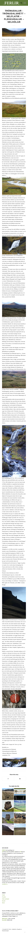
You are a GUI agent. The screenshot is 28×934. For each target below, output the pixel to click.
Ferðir (3, 895)
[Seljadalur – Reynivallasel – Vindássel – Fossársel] (20, 829)
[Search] (20, 3)
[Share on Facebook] (8, 779)
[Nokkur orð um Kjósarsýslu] (8, 817)
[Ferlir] (11, 3)
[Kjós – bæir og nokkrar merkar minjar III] (20, 817)
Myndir (3, 901)
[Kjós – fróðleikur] (8, 806)
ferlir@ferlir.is (5, 884)
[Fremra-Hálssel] (8, 794)
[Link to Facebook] (25, 932)
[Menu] (24, 3)
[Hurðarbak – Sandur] (8, 829)
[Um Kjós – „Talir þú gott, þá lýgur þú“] (20, 806)
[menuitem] (20, 3)
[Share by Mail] (20, 779)
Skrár (3, 902)
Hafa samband (5, 899)
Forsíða (4, 897)
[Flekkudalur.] (14, 32)
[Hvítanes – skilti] (20, 794)
